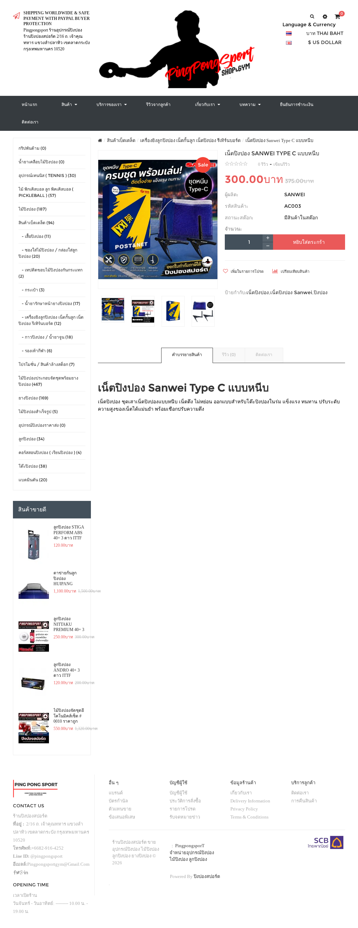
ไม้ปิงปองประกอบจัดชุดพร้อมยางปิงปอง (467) (48, 381)
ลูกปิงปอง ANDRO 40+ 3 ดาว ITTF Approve (66, 670)
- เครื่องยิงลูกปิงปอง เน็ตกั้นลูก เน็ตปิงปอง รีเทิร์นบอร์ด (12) (51, 320)
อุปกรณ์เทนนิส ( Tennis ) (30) (47, 175)
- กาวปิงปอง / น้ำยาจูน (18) (46, 337)
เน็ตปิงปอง (257, 292)
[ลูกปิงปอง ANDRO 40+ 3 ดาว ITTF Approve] (34, 682)
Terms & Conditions (249, 817)
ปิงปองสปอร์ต (207, 876)
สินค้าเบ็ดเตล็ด (121, 140)
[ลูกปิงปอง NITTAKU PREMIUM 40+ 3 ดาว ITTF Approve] (34, 636)
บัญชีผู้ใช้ (178, 792)
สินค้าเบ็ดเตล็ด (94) (36, 222)
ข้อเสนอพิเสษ (122, 817)
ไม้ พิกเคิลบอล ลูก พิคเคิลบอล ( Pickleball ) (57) (46, 192)
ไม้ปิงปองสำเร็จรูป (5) (38, 411)
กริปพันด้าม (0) (32, 148)
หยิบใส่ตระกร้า (309, 242)
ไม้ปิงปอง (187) (32, 209)
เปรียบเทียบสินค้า (294, 271)
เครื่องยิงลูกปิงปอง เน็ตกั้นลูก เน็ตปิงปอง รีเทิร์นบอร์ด (190, 140)
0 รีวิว (263, 164)
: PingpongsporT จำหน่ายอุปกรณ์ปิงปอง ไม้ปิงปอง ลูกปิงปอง (192, 852)
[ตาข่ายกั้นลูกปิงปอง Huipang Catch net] (34, 591)
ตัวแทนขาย (120, 809)
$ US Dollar (325, 42)
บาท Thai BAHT (324, 33)
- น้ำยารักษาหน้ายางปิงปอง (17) (49, 303)
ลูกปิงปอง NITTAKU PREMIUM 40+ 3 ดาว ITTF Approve (68, 624)
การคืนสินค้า (304, 800)
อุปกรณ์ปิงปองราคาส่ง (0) (42, 425)
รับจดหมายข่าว (185, 817)
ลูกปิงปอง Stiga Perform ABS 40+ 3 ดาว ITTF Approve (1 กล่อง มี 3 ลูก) (68, 533)
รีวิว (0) (229, 354)
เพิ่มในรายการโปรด (247, 271)
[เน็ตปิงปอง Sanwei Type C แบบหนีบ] (158, 219)
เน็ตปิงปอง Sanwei (291, 292)
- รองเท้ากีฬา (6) (35, 350)
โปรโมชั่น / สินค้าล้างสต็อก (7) (46, 364)
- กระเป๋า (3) (31, 289)
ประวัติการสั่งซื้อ (185, 800)
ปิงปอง (321, 292)
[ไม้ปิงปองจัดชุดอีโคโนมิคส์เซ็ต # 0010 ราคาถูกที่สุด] (34, 728)
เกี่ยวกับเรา (241, 792)
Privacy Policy (244, 809)
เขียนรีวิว (281, 164)
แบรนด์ (116, 792)
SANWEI (294, 194)
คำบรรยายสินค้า (187, 354)
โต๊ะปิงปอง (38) (33, 466)
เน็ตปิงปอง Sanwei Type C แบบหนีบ (279, 140)
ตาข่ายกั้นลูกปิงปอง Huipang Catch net (65, 579)
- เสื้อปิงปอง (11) (35, 236)
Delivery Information (250, 800)
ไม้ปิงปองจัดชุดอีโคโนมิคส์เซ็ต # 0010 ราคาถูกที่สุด (68, 716)
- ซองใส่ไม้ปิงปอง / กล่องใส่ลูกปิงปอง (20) (48, 253)
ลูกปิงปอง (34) (31, 438)
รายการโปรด (182, 809)
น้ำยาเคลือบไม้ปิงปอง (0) (41, 161)
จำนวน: (233, 229)
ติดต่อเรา (264, 354)
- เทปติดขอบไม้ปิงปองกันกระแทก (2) (51, 273)
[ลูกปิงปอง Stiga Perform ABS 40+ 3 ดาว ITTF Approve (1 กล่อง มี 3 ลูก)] (34, 545)
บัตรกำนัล (118, 800)
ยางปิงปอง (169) (33, 398)
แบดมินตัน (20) (33, 479)
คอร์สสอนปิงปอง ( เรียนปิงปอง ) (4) (50, 452)
